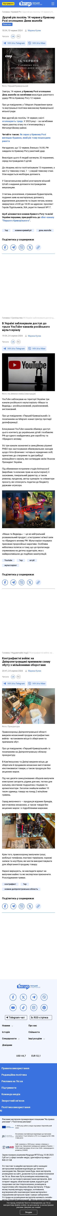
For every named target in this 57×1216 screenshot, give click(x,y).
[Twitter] (30, 247)
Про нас (32, 1025)
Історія (6, 1032)
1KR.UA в (16, 43)
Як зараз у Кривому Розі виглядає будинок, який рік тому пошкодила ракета (26, 137)
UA (13, 36)
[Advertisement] (28, 285)
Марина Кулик (34, 30)
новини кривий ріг (23, 230)
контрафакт (10, 884)
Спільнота (34, 1032)
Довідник (7, 1045)
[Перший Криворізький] (30, 4)
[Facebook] (5, 247)
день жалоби (45, 230)
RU (18, 36)
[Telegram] (13, 247)
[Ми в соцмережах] (13, 997)
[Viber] (21, 247)
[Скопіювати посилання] (38, 247)
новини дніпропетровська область (21, 889)
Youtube (8, 560)
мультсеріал (11, 565)
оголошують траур (12, 121)
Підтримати (8, 4)
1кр (6, 230)
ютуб (32, 560)
